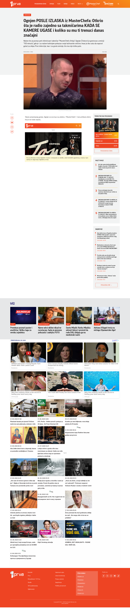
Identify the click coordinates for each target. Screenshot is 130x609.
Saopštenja (58, 582)
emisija (52, 4)
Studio (29, 582)
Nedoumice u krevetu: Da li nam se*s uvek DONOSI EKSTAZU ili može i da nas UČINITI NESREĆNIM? (107, 246)
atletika (97, 324)
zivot (13, 324)
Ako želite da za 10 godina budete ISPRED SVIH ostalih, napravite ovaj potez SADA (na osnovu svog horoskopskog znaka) (107, 235)
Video (72, 4)
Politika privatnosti (60, 585)
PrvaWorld (81, 583)
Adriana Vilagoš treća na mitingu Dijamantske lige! (105, 329)
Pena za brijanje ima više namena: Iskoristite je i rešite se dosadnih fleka (107, 192)
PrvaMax (80, 580)
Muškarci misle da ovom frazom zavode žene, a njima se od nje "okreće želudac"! (106, 267)
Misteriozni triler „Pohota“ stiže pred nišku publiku (106, 276)
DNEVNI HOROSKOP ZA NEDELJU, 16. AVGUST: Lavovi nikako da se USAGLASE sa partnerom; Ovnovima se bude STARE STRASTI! (107, 203)
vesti (79, 4)
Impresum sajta (59, 572)
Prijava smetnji (59, 579)
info (68, 324)
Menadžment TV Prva (34, 579)
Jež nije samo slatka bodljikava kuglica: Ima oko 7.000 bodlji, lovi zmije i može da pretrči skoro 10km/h (107, 167)
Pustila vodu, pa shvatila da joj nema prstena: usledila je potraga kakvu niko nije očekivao (107, 257)
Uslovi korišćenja (60, 575)
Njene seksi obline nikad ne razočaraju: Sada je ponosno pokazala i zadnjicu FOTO (50, 330)
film (58, 4)
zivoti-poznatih (44, 324)
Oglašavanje (31, 589)
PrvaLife (80, 590)
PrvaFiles (80, 593)
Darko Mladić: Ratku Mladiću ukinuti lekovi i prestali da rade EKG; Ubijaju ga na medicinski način (78, 331)
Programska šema (40, 4)
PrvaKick (80, 586)
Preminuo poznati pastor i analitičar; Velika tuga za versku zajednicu (21, 330)
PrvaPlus (80, 576)
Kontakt (30, 572)
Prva (29, 575)
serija (65, 4)
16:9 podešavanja (33, 585)
